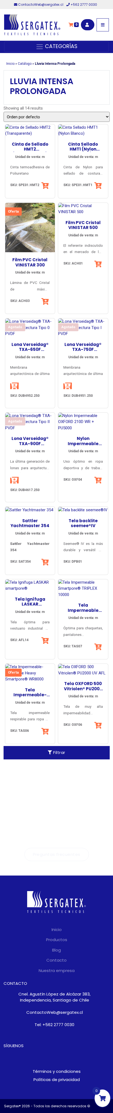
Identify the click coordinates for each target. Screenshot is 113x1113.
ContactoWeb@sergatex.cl (40, 4)
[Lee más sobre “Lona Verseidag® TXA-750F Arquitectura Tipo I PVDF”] (67, 386)
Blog (56, 950)
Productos (56, 939)
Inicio (10, 64)
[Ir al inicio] (32, 25)
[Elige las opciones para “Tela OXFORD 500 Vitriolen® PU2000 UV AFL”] (98, 725)
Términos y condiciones (57, 1071)
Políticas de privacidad (56, 1079)
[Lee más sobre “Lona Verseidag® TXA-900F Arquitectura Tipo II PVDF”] (14, 480)
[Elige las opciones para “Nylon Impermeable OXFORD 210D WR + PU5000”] (98, 480)
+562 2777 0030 (83, 4)
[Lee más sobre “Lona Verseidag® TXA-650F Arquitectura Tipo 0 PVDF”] (14, 386)
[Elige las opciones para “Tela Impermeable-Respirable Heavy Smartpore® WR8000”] (45, 731)
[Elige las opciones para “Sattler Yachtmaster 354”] (45, 562)
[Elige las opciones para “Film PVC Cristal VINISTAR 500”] (98, 264)
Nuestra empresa (57, 970)
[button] (45, 185)
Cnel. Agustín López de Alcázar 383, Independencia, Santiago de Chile (54, 997)
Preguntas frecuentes (56, 854)
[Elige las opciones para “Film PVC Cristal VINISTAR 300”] (45, 301)
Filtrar (58, 752)
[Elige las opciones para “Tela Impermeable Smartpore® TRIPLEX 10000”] (98, 647)
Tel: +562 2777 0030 (54, 1024)
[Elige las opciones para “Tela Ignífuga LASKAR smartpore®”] (45, 640)
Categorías (60, 46)
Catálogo (25, 64)
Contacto (56, 960)
